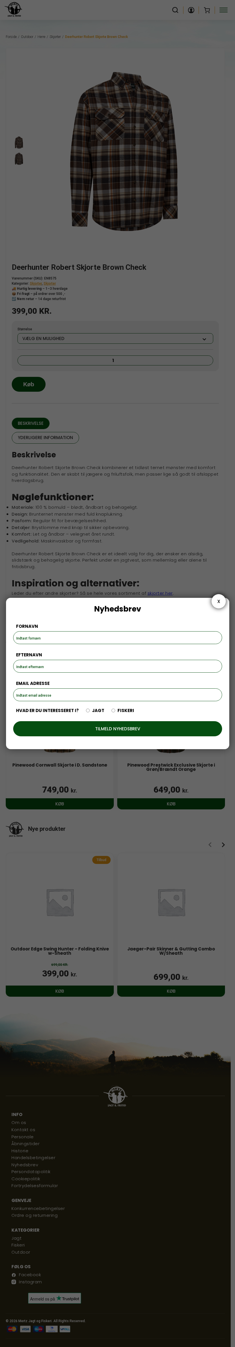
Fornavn (27, 626)
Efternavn (29, 655)
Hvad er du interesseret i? (47, 710)
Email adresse (33, 683)
